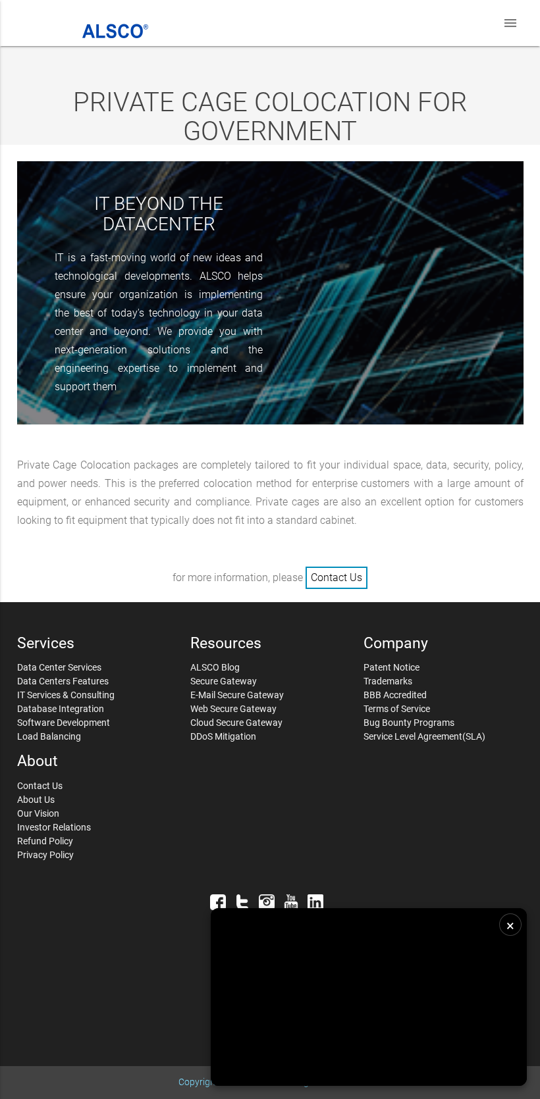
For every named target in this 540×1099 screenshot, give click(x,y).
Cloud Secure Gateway (236, 722)
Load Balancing (49, 736)
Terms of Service (397, 708)
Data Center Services (59, 667)
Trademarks (388, 681)
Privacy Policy (45, 855)
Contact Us (336, 577)
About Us (36, 799)
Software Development (63, 722)
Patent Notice (391, 667)
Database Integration (60, 708)
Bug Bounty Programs (409, 722)
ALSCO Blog (215, 667)
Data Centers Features (63, 681)
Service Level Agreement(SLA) (424, 736)
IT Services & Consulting (66, 695)
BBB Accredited (395, 695)
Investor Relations (54, 827)
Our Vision (38, 813)
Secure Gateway (223, 681)
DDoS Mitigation (223, 736)
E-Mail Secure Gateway (237, 695)
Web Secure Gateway (233, 708)
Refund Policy (45, 841)
